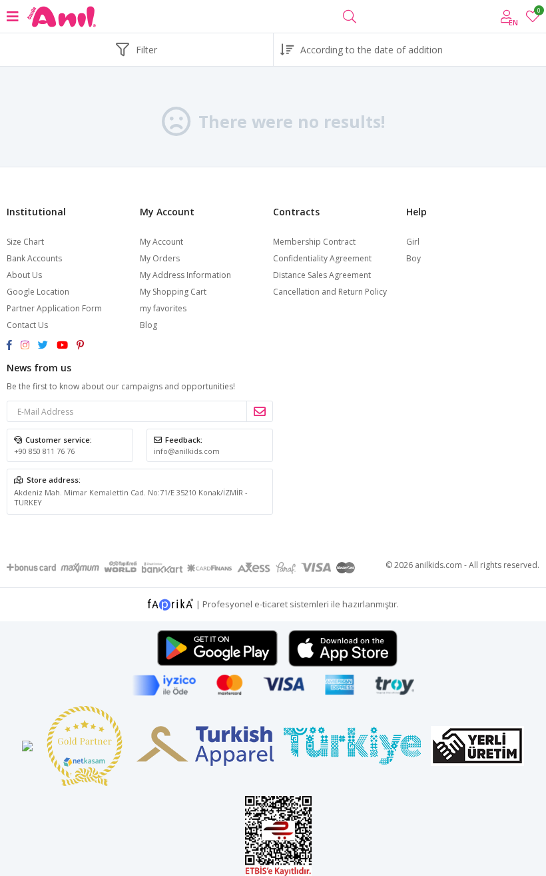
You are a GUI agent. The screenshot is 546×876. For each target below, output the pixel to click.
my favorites (538, 12)
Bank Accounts (34, 258)
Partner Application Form (54, 308)
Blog (148, 325)
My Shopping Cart (173, 291)
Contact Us (27, 325)
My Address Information (185, 275)
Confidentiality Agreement (322, 258)
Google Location (38, 291)
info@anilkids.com (187, 451)
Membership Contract (314, 241)
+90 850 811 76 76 (44, 451)
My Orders (160, 258)
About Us (24, 275)
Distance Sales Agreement (322, 275)
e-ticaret (271, 603)
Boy (413, 258)
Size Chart (25, 241)
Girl (412, 241)
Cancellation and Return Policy (330, 291)
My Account (161, 241)
